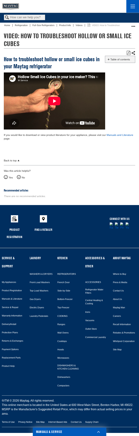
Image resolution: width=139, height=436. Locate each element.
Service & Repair (10, 307)
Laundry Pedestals (39, 316)
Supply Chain (92, 421)
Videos (79, 25)
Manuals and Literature (120, 134)
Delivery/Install (9, 324)
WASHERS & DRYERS (41, 274)
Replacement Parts (11, 357)
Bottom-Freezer (65, 299)
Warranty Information (12, 315)
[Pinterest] (122, 226)
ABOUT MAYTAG (122, 258)
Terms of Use (8, 421)
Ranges (61, 324)
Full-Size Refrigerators (43, 25)
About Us (117, 299)
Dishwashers (63, 377)
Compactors (63, 385)
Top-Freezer (63, 307)
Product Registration (12, 290)
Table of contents (120, 59)
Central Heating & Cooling (94, 302)
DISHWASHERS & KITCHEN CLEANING (68, 367)
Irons (87, 312)
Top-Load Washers (39, 290)
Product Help (8, 366)
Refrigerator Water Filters (94, 291)
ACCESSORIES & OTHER (95, 262)
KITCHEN (62, 258)
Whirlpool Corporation (124, 341)
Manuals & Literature (12, 299)
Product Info (65, 25)
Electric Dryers (37, 307)
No (23, 177)
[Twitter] (116, 226)
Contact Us (118, 290)
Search (7, 17)
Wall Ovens (63, 332)
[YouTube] (127, 226)
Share (133, 53)
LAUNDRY (35, 258)
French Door (63, 282)
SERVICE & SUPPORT (8, 262)
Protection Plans (10, 332)
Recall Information (122, 324)
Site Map (117, 349)
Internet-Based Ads (57, 421)
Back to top (10, 160)
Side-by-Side (63, 290)
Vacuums (89, 320)
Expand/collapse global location (133, 25)
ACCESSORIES (93, 282)
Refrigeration (21, 25)
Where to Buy (119, 274)
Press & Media (120, 282)
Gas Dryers (35, 299)
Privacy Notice (25, 421)
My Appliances (9, 282)
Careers (117, 316)
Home (7, 25)
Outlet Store (91, 329)
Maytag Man (119, 307)
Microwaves (63, 358)
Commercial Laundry (95, 337)
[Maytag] (11, 6)
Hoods (60, 349)
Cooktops (62, 341)
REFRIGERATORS (66, 274)
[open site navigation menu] (132, 6)
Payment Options (10, 349)
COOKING (62, 316)
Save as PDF (128, 53)
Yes (11, 177)
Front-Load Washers (40, 282)
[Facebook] (111, 226)
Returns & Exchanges (12, 341)
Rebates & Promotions (124, 332)
